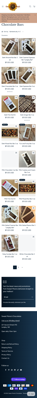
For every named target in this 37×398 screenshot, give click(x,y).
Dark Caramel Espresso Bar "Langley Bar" (27, 59)
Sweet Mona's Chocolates (15, 393)
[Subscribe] (32, 297)
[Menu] (3, 6)
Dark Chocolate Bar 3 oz (10, 86)
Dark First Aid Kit (10, 115)
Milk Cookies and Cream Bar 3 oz (27, 171)
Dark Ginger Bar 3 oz (27, 115)
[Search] (30, 6)
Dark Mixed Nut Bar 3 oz (10, 143)
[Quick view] (16, 40)
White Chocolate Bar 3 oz (27, 255)
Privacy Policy (6, 355)
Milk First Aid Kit (9, 199)
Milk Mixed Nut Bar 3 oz (27, 199)
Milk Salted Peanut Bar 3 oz (27, 226)
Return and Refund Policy (10, 344)
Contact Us (5, 358)
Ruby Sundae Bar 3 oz (10, 254)
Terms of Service (7, 351)
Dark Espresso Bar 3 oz (27, 86)
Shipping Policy (7, 347)
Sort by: (6, 31)
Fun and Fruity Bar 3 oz (27, 143)
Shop (3, 340)
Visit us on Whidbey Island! (11, 321)
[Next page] (22, 267)
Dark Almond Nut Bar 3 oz (10, 59)
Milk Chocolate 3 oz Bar (10, 170)
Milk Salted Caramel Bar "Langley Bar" (10, 226)
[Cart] (34, 6)
